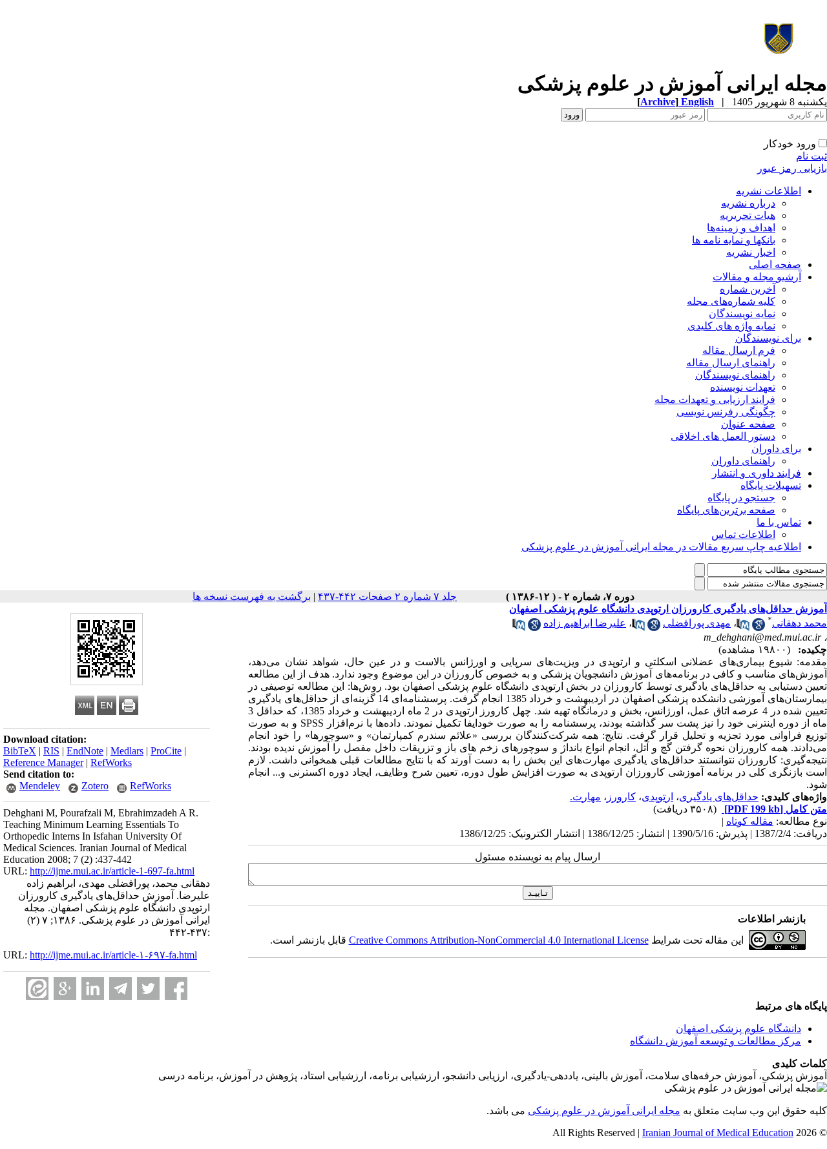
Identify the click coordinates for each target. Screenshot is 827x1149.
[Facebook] (176, 988)
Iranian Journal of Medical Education (717, 1132)
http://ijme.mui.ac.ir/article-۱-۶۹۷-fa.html (113, 954)
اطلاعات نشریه (768, 190)
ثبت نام (811, 155)
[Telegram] (120, 988)
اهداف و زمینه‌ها (741, 227)
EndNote (85, 750)
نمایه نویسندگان (742, 313)
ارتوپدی (657, 796)
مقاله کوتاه (749, 821)
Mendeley (39, 785)
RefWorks (111, 762)
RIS (51, 750)
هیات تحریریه (747, 215)
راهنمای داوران (743, 460)
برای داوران (776, 448)
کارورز (621, 796)
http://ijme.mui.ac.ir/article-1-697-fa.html (112, 870)
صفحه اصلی (775, 264)
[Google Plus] (65, 988)
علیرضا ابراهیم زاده (584, 622)
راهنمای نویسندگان (735, 374)
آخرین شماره (747, 289)
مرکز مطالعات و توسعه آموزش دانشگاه (715, 1040)
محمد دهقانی (799, 622)
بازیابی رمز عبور (792, 168)
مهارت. (585, 796)
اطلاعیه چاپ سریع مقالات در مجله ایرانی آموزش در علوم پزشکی (661, 546)
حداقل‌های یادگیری (719, 796)
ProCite (166, 750)
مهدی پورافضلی (697, 622)
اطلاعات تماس (743, 534)
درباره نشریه (748, 203)
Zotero (95, 785)
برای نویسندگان (768, 338)
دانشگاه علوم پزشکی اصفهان (738, 1028)
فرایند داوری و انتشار (756, 473)
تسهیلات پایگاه (770, 485)
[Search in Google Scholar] (758, 627)
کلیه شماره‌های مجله (731, 301)
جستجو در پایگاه (741, 497)
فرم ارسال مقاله (738, 350)
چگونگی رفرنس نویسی (725, 411)
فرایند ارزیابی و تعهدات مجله (714, 399)
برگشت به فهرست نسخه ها (252, 596)
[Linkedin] (92, 988)
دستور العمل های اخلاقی (723, 436)
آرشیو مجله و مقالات (757, 276)
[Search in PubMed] (743, 627)
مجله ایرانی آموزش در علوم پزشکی (604, 1110)
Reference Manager (43, 762)
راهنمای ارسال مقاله (730, 362)
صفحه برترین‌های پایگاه (726, 509)
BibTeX (19, 750)
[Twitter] (148, 988)
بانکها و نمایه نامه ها (733, 239)
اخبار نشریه (750, 252)
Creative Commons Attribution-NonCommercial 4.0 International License (499, 940)
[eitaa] (37, 988)
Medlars (126, 750)
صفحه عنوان (748, 424)
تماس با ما (779, 522)
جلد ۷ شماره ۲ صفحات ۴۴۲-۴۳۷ (387, 596)
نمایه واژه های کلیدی (731, 325)
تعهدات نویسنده (742, 387)
